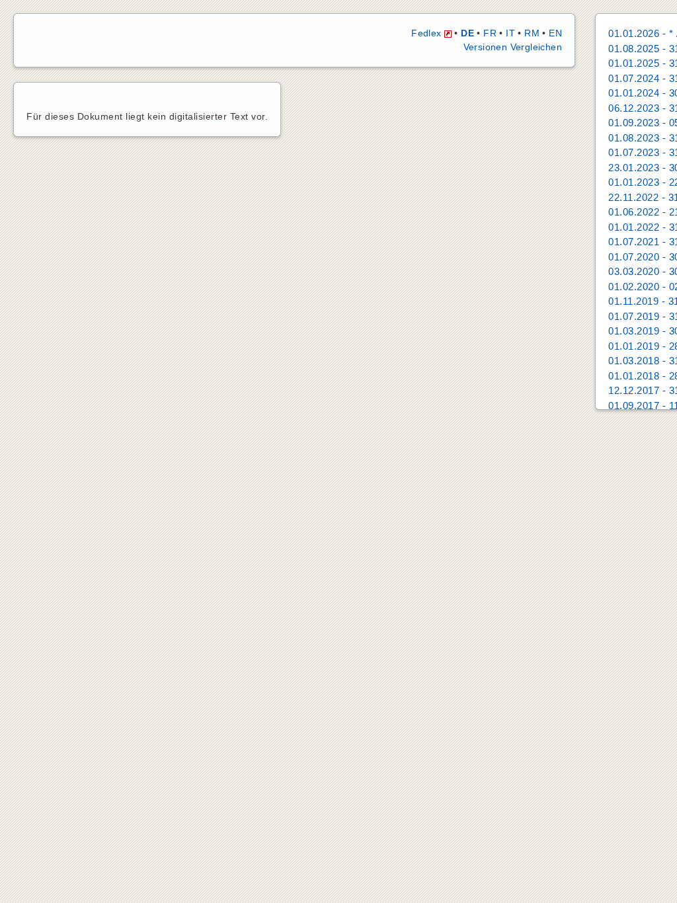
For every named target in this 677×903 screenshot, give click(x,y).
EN (555, 33)
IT (510, 33)
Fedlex (427, 33)
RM (531, 33)
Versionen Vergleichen (512, 47)
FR (490, 33)
